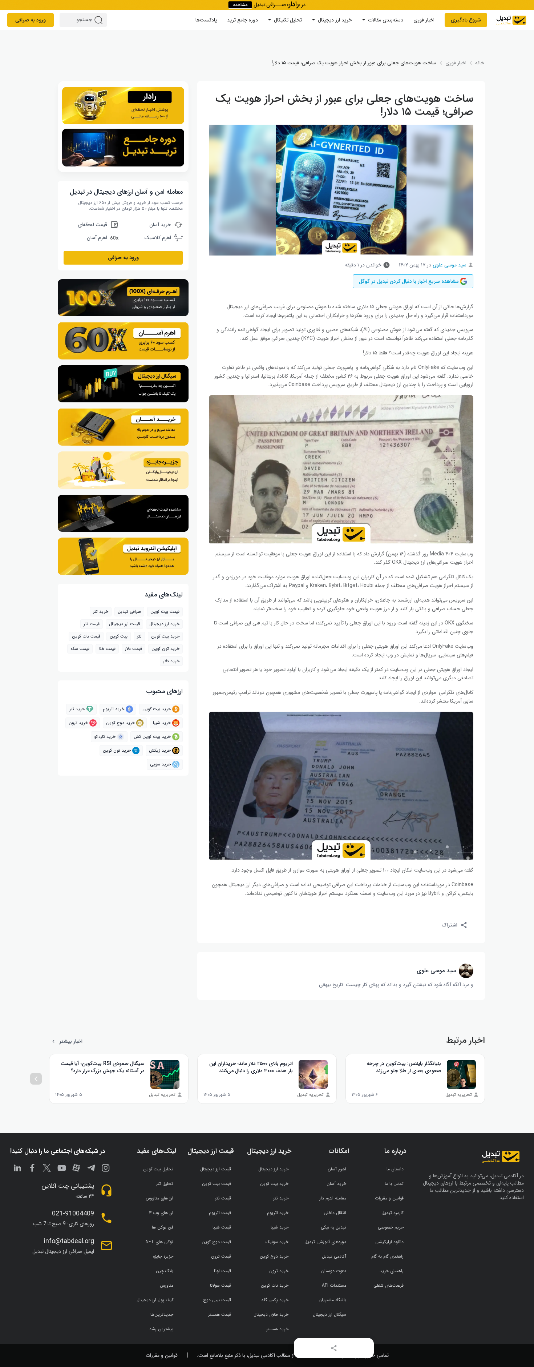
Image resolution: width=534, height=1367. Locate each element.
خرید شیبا (162, 722)
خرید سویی (160, 764)
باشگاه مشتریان (332, 1299)
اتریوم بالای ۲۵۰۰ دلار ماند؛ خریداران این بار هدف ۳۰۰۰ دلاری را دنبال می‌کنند (251, 1067)
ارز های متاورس (159, 1198)
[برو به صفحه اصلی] (511, 20)
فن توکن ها (162, 1227)
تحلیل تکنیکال (288, 20)
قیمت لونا (222, 1270)
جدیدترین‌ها (161, 1314)
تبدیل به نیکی (333, 1227)
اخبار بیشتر (70, 1041)
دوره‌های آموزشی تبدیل (325, 1241)
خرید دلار (171, 661)
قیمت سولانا (220, 1285)
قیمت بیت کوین (164, 611)
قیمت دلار (133, 648)
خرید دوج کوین (120, 722)
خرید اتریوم (113, 708)
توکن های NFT (159, 1241)
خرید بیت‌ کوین (165, 636)
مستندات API (334, 1285)
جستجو (99, 20)
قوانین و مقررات (389, 1198)
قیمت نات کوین (86, 636)
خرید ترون (78, 722)
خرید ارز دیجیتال (335, 20)
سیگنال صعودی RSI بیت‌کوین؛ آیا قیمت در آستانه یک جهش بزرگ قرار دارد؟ (103, 1067)
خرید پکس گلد (274, 1299)
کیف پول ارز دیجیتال (155, 1299)
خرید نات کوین (274, 1285)
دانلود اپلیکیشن (389, 1241)
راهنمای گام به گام (387, 1256)
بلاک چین (164, 1270)
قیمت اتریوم (220, 1212)
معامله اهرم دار (332, 1198)
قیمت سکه (79, 648)
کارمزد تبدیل (392, 1212)
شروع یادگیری (466, 20)
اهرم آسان (337, 1169)
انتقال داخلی (335, 1212)
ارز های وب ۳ (161, 1212)
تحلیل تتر (164, 1183)
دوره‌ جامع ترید (242, 20)
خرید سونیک (277, 1241)
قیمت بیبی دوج (217, 1299)
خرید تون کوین (165, 648)
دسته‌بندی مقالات (385, 20)
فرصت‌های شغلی (388, 1285)
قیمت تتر (92, 623)
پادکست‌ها (206, 20)
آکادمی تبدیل (334, 1256)
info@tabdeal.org (69, 1241)
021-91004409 (73, 1214)
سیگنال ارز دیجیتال (329, 1314)
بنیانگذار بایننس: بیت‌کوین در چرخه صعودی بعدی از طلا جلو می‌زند (404, 1067)
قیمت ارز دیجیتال (124, 623)
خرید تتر (100, 611)
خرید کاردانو (105, 736)
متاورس (166, 1285)
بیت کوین (119, 636)
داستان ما (395, 1169)
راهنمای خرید (392, 1270)
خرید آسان (336, 1183)
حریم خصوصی (391, 1227)
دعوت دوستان (333, 1270)
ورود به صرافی (30, 20)
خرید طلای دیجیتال (271, 1314)
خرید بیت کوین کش (152, 736)
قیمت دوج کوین (216, 1241)
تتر (139, 636)
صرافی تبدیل (129, 611)
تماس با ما (394, 1183)
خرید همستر (277, 1329)
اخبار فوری (423, 20)
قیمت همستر (219, 1314)
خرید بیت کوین (156, 708)
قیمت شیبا (222, 1227)
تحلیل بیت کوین (158, 1169)
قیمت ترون (221, 1256)
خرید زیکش (160, 750)
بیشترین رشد (161, 1329)
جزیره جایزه (163, 1256)
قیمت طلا (107, 648)
